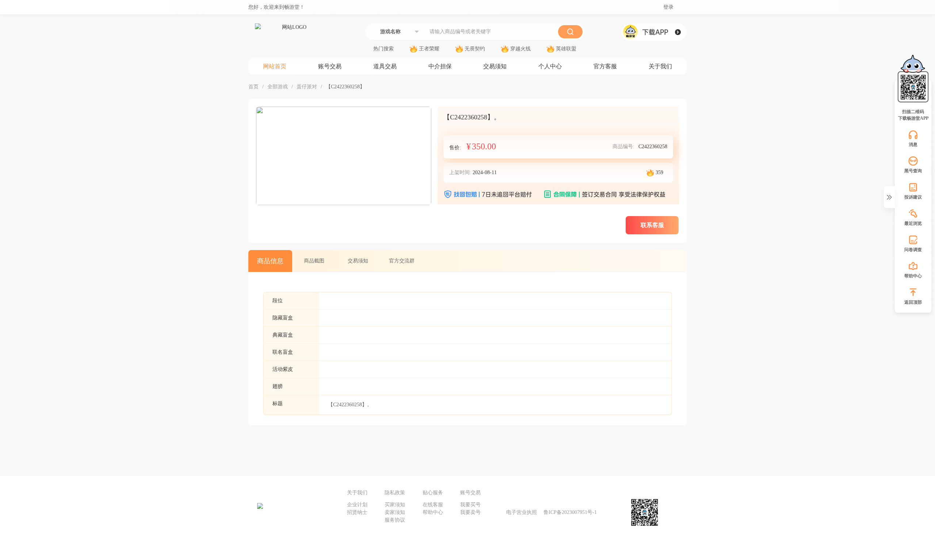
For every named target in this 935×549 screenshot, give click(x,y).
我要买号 (470, 504)
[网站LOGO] (291, 40)
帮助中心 (433, 512)
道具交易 (385, 66)
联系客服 (652, 225)
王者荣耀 (429, 48)
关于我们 (660, 66)
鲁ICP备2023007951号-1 (570, 512)
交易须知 (495, 66)
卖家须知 (395, 512)
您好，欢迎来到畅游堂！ (276, 7)
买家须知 (395, 504)
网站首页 (274, 66)
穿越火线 (520, 48)
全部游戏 (277, 86)
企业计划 (357, 504)
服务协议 (395, 520)
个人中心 (550, 66)
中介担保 (440, 66)
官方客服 (605, 66)
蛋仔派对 (307, 86)
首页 (253, 86)
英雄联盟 (566, 48)
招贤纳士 (357, 512)
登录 (668, 7)
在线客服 (433, 504)
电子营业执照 (521, 512)
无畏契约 (475, 48)
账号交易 (329, 66)
